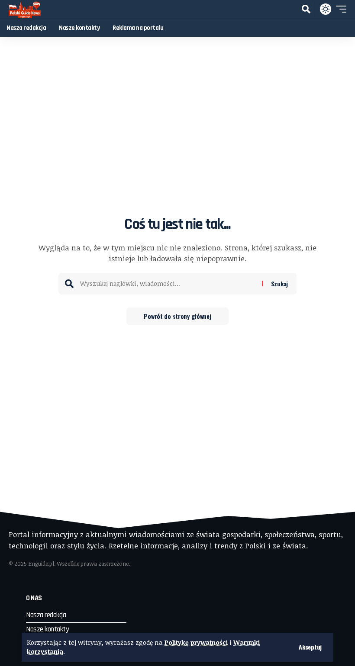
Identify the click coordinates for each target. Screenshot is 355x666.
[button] (310, 647)
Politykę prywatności (196, 642)
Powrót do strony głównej (177, 315)
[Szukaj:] (168, 284)
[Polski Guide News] (25, 9)
